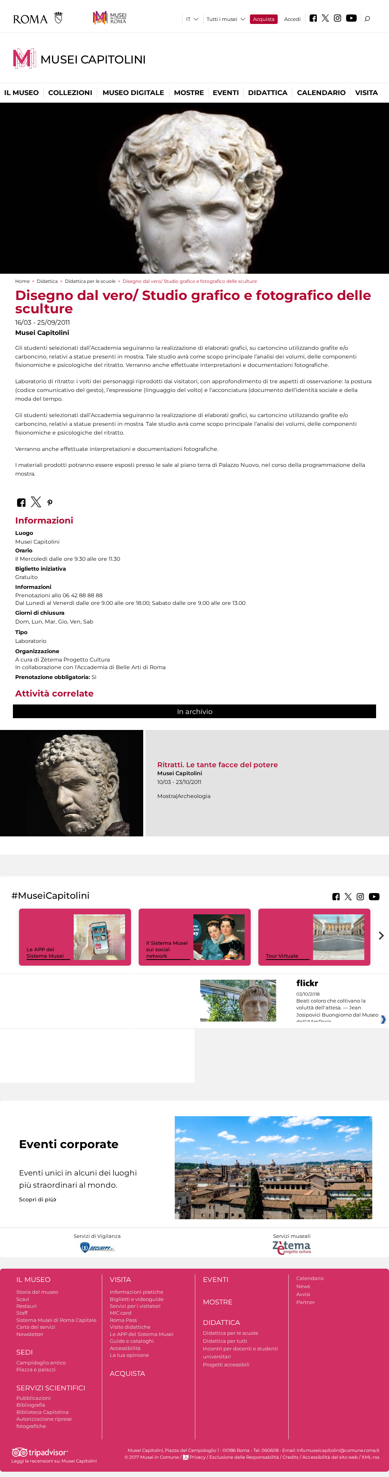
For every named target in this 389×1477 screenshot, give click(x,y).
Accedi (292, 19)
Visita (366, 93)
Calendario (321, 93)
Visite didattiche (130, 1327)
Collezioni (70, 93)
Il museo (21, 93)
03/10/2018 (337, 1008)
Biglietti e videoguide (137, 1299)
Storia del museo (37, 1292)
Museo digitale (133, 93)
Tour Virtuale (282, 956)
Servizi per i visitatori (135, 1306)
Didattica (268, 93)
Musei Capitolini (93, 59)
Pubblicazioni (33, 1398)
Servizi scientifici (50, 1388)
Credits (291, 1457)
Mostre (189, 93)
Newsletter (29, 1334)
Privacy (198, 1457)
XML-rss (371, 1457)
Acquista (264, 19)
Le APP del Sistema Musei (45, 952)
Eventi (226, 93)
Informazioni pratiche (136, 1292)
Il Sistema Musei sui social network (167, 949)
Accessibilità (125, 1348)
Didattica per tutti (225, 1341)
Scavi (22, 1299)
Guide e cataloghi (132, 1341)
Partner (305, 1302)
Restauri (26, 1306)
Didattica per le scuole (90, 281)
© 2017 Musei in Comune (152, 1457)
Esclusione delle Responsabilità (244, 1457)
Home (22, 281)
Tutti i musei (222, 19)
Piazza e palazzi (36, 1369)
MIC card (120, 1313)
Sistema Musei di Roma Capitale (56, 1320)
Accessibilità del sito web (330, 1457)
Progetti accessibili (226, 1364)
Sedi (24, 1352)
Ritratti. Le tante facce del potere (217, 764)
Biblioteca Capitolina (42, 1412)
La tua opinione (129, 1355)
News (303, 1286)
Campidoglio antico (41, 1363)
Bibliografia (30, 1405)
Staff (21, 1313)
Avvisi (303, 1294)
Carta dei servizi (35, 1327)
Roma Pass (123, 1320)
